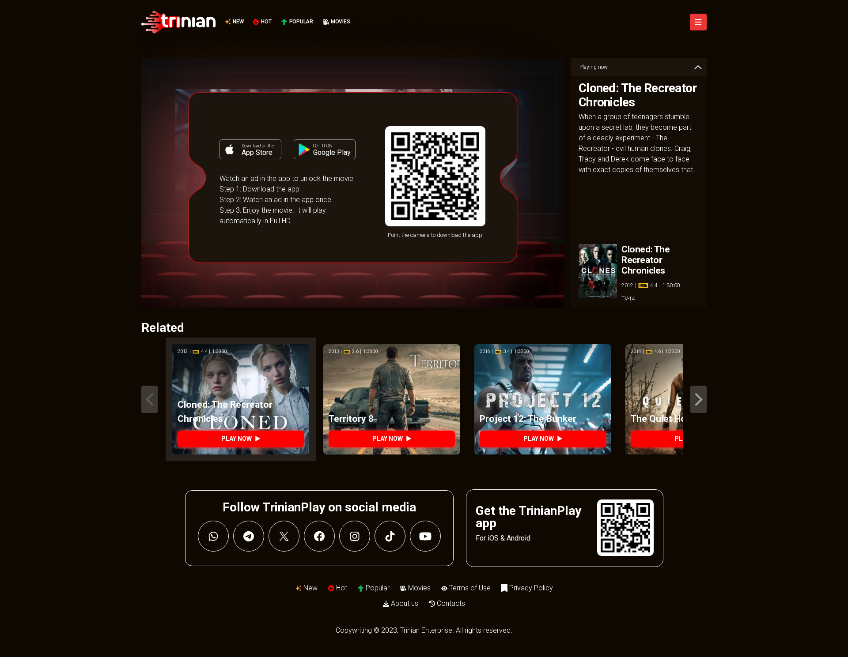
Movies (340, 22)
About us (404, 603)
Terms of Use (470, 588)
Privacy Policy (531, 588)
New (238, 22)
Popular (301, 22)
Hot (266, 22)
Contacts (451, 603)
